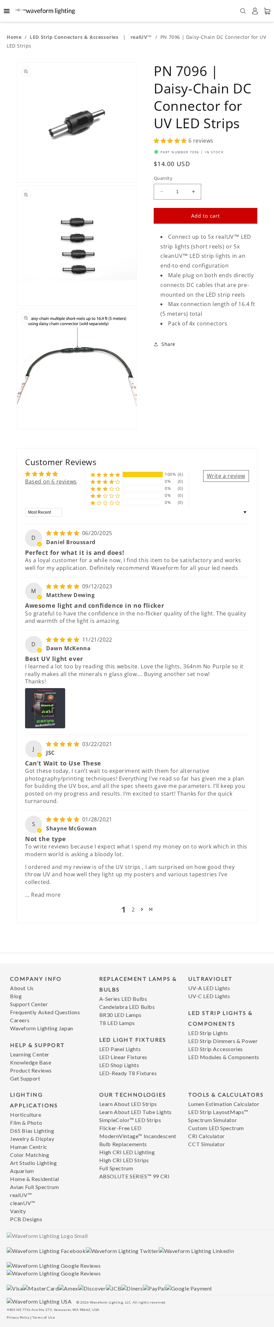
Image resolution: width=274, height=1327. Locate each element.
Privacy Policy (18, 1317)
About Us (22, 988)
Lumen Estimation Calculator (223, 1104)
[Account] (255, 11)
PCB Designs (26, 1219)
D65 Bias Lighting (32, 1130)
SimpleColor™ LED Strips (130, 1120)
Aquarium (22, 1171)
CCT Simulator (206, 1144)
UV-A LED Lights (209, 988)
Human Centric (28, 1147)
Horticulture (25, 1114)
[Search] (243, 11)
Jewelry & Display (32, 1138)
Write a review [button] (226, 476)
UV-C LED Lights (209, 996)
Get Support (25, 1078)
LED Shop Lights (119, 1065)
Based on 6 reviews (51, 481)
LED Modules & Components (223, 1057)
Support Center (29, 1004)
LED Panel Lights (120, 1049)
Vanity (18, 1211)
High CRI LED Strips (124, 1160)
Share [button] (168, 344)
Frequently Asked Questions (45, 1012)
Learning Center (29, 1054)
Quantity (163, 178)
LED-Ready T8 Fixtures (128, 1073)
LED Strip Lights (208, 1033)
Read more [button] (45, 894)
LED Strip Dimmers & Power (223, 1041)
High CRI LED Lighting (127, 1152)
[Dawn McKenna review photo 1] (45, 708)
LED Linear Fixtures (123, 1057)
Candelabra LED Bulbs (127, 1007)
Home (14, 37)
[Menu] (6, 11)
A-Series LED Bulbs (123, 999)
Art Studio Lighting (33, 1163)
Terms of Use (43, 1317)
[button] (171, 140)
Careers (19, 1020)
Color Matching (29, 1155)
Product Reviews (31, 1070)
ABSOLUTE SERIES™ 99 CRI (134, 1176)
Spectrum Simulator (212, 1120)
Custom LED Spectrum (216, 1128)
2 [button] (133, 909)
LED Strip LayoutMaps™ (218, 1112)
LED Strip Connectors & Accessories (75, 37)
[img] (63, 533)
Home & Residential (34, 1179)
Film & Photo (26, 1122)
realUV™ (142, 37)
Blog (16, 996)
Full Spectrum (116, 1168)
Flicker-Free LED (120, 1128)
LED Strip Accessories (215, 1049)
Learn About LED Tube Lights (135, 1112)
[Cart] (267, 11)
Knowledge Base (30, 1062)
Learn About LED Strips (128, 1104)
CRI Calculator (206, 1136)
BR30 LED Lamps (120, 1015)
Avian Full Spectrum (34, 1187)
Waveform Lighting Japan (41, 1028)
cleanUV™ (22, 1203)
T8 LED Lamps (117, 1023)
